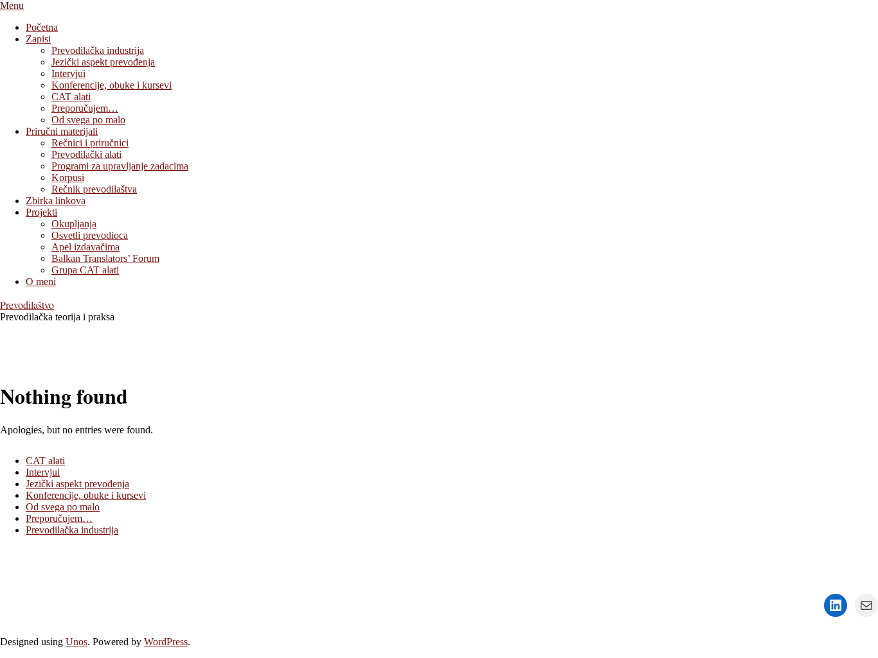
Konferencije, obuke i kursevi (86, 495)
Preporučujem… (59, 518)
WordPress (166, 641)
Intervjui (43, 472)
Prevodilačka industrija (72, 529)
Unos (76, 641)
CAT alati (45, 460)
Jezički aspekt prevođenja (77, 483)
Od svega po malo (63, 506)
